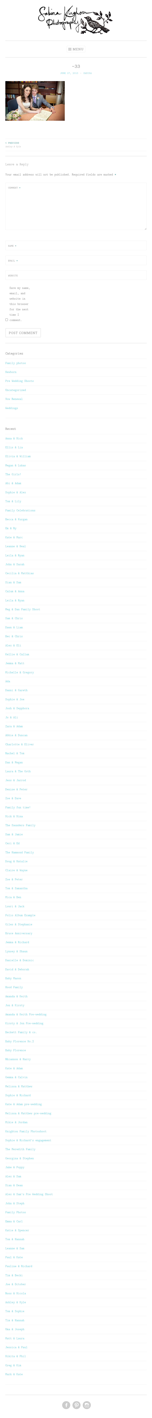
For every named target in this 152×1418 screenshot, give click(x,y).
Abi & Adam (13, 483)
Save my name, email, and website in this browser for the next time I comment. (20, 304)
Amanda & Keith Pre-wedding (26, 1014)
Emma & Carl (14, 1221)
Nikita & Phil (15, 1356)
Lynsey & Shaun (16, 951)
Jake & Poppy (14, 1167)
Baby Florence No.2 (19, 1041)
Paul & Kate (14, 1257)
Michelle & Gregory (19, 672)
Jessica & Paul (16, 1347)
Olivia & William (18, 456)
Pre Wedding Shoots (19, 381)
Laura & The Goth (18, 771)
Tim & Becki (14, 1275)
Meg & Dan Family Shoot (22, 609)
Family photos (15, 363)
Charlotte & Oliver (19, 744)
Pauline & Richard (18, 1266)
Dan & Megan (14, 762)
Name (12, 245)
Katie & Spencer (17, 1230)
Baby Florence (15, 1050)
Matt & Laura (14, 1338)
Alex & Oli (13, 645)
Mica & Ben (13, 897)
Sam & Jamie (14, 834)
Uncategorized (15, 390)
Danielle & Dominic (19, 960)
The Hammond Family (19, 852)
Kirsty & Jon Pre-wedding (24, 1023)
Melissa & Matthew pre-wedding (28, 1113)
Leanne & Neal (15, 546)
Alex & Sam (13, 1176)
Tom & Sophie (14, 1311)
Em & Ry (10, 528)
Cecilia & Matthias (19, 573)
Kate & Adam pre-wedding (23, 1104)
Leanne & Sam (14, 1248)
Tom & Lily (13, 501)
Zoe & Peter (14, 879)
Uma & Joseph (14, 1329)
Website (13, 275)
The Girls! (13, 474)
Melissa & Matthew (18, 1086)
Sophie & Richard (18, 1095)
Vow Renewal (14, 399)
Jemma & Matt (14, 663)
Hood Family (14, 987)
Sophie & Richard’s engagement (28, 1140)
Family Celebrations (20, 510)
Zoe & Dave (13, 798)
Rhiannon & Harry (18, 1059)
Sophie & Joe (14, 699)
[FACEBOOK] (65, 1405)
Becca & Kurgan (16, 519)
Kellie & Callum (17, 654)
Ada (7, 681)
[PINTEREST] (76, 1405)
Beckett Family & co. (21, 1032)
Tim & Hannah (14, 1320)
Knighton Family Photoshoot (26, 1131)
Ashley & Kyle (13, 144)
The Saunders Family (20, 825)
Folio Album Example (20, 915)
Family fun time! (18, 807)
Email (13, 260)
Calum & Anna (14, 591)
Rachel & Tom (14, 753)
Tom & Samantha (16, 888)
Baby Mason (13, 978)
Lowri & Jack (14, 906)
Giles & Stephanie (18, 924)
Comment (14, 187)
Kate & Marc (14, 537)
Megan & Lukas (15, 465)
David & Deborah (17, 969)
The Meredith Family (20, 1149)
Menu (78, 49)
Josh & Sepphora (17, 708)
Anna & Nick (14, 438)
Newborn (10, 372)
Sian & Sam (13, 582)
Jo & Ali (11, 717)
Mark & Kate (14, 1374)
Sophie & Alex (15, 492)
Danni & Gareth (16, 690)
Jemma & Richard (17, 942)
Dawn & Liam (14, 627)
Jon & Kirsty (14, 1005)
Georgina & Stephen (19, 1158)
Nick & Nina (14, 816)
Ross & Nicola (15, 1293)
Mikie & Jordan (16, 1122)
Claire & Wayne (16, 870)
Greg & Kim (13, 1365)
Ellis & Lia (14, 447)
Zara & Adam (14, 726)
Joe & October (15, 1284)
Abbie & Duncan (16, 735)
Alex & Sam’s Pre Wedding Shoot (29, 1194)
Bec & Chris (14, 636)
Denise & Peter (16, 789)
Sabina (88, 73)
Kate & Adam (14, 1068)
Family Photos (15, 1212)
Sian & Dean (14, 1185)
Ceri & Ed (12, 843)
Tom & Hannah (14, 1239)
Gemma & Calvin (16, 1077)
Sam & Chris (14, 618)
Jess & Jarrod (15, 780)
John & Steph (14, 1203)
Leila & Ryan (14, 555)
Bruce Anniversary (18, 933)
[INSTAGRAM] (86, 1405)
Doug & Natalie (16, 861)
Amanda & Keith (16, 996)
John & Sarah (14, 564)
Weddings (11, 408)
